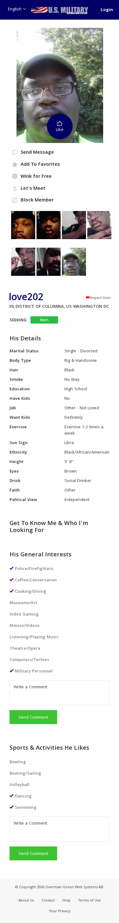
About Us (26, 901)
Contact (48, 901)
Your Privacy (59, 911)
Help (66, 901)
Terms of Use (89, 901)
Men (44, 320)
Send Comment (33, 717)
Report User (100, 298)
